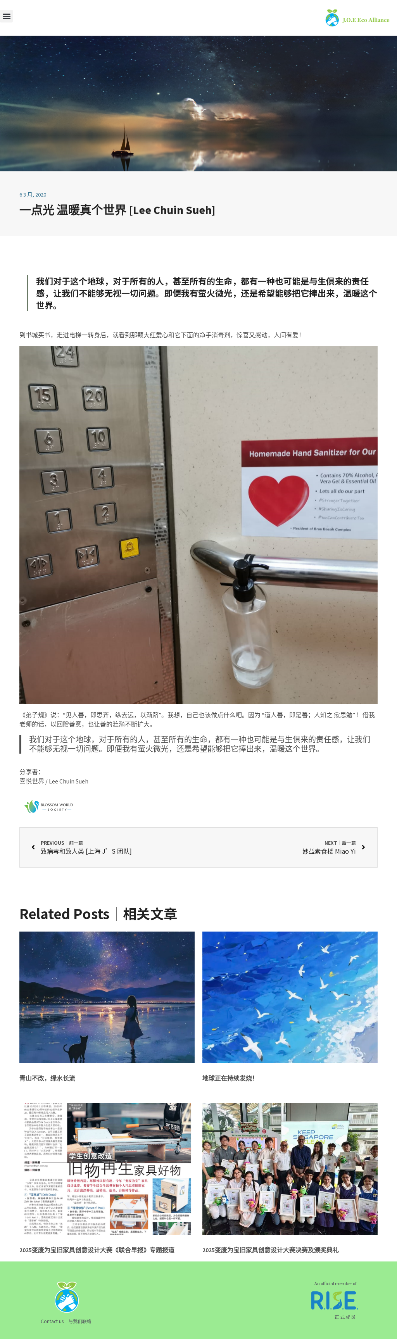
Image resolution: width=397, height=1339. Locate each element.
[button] (6, 16)
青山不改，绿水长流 (47, 1078)
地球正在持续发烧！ (230, 1078)
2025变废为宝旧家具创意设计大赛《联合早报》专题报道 (96, 1250)
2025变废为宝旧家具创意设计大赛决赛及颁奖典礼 (270, 1250)
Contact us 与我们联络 (66, 1321)
